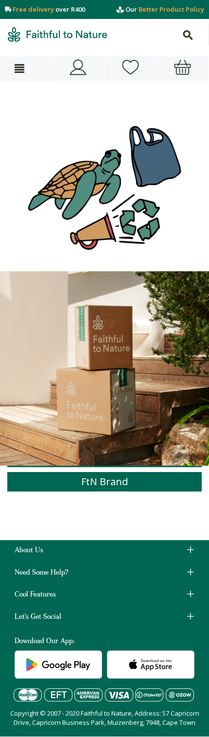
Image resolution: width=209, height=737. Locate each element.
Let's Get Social (38, 617)
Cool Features (35, 595)
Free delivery (33, 9)
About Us (29, 550)
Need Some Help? (42, 573)
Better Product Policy (171, 9)
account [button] (78, 68)
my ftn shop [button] (130, 68)
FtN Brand (104, 481)
